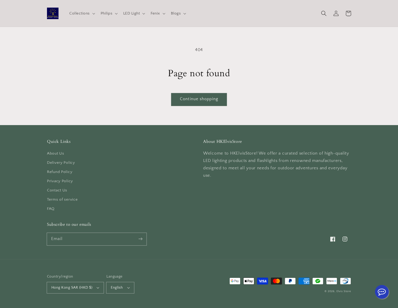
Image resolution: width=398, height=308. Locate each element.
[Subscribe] (140, 239)
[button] (81, 13)
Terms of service (62, 199)
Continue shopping (199, 99)
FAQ (51, 209)
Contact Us (57, 190)
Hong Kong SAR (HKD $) (71, 288)
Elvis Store (344, 291)
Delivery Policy (61, 163)
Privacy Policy (60, 181)
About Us (55, 153)
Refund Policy (59, 172)
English (117, 288)
